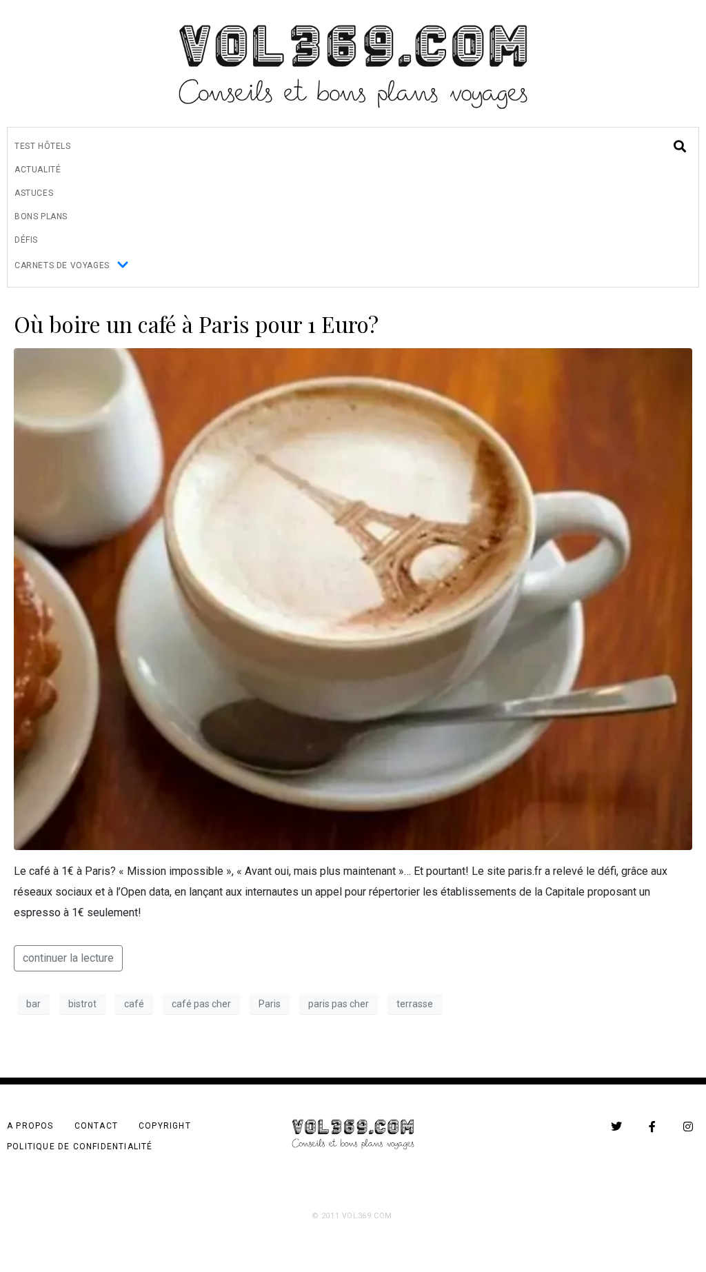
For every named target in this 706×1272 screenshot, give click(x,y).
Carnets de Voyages (62, 265)
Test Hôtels (42, 146)
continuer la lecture (68, 958)
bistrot (82, 1003)
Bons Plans (41, 216)
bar (33, 1003)
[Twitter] (616, 1126)
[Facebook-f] (652, 1126)
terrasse (414, 1003)
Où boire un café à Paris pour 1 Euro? (196, 324)
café (134, 1003)
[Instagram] (688, 1126)
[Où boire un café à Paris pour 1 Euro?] (353, 598)
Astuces (33, 193)
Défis (26, 240)
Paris (270, 1003)
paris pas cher (338, 1003)
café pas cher (201, 1003)
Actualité (37, 169)
